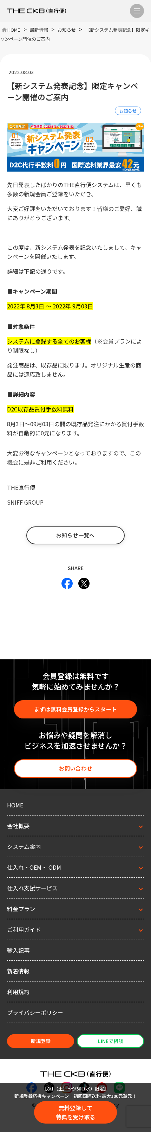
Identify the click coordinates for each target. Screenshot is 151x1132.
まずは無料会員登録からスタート (75, 709)
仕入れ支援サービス (32, 888)
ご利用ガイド (24, 929)
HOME (15, 805)
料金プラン (21, 908)
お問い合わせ (75, 768)
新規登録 (41, 1040)
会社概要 (18, 825)
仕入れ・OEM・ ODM (34, 867)
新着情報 (18, 971)
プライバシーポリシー (35, 1012)
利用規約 (18, 991)
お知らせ (128, 111)
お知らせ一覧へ (75, 535)
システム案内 (24, 846)
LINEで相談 (110, 1040)
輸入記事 (18, 950)
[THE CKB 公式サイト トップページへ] (36, 10)
